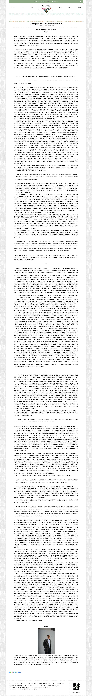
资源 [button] (79, 7)
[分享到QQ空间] (15, 672)
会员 (22, 683)
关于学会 (10, 683)
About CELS (54, 1)
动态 (23, 7)
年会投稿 (45, 683)
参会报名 (37, 1)
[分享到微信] (10, 672)
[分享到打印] (20, 672)
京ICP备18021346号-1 (26, 689)
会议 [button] (70, 7)
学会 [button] (12, 7)
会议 (25, 683)
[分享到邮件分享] (18, 672)
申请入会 (33, 683)
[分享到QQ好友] (17, 672)
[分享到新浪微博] (12, 672)
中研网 (37, 689)
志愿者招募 (39, 683)
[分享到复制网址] (21, 672)
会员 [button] (60, 7)
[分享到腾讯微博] (13, 672)
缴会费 (42, 1)
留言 (48, 1)
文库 (32, 7)
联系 (29, 683)
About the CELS (60, 683)
